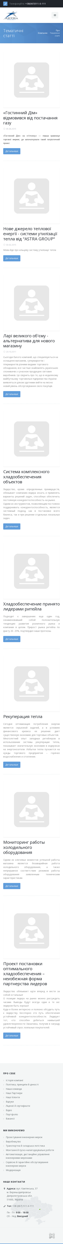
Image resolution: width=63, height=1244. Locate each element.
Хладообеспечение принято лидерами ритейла (31, 606)
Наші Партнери (14, 1093)
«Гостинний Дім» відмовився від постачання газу (30, 118)
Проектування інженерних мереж (24, 1137)
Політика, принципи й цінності (22, 1084)
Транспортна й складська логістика (25, 1145)
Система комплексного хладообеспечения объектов (26, 476)
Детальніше (11, 151)
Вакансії (10, 1118)
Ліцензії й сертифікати (18, 1105)
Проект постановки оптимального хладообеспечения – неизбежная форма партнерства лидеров (25, 974)
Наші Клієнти (13, 1097)
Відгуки (10, 1101)
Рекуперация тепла (22, 716)
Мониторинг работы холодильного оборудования (24, 847)
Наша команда (14, 1088)
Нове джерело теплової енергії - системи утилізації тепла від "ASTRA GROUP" (30, 233)
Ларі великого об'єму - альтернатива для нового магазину (29, 341)
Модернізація (13, 1170)
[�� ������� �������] (11, 15)
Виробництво (13, 1141)
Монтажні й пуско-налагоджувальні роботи (30, 1150)
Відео (9, 1110)
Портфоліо (12, 1114)
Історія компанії (14, 1080)
